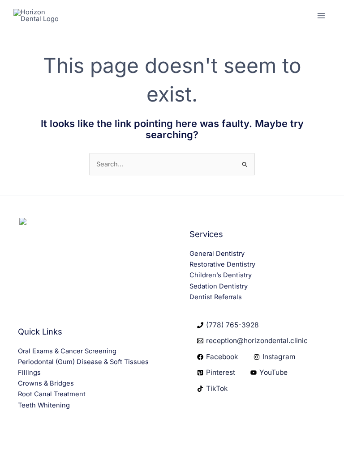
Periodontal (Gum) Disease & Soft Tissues (83, 362)
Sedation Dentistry (218, 286)
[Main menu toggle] (321, 15)
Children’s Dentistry (220, 275)
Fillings (29, 373)
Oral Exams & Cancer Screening (67, 351)
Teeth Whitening (44, 405)
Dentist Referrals (215, 297)
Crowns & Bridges (46, 383)
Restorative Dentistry (222, 264)
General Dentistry (217, 254)
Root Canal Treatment (52, 394)
